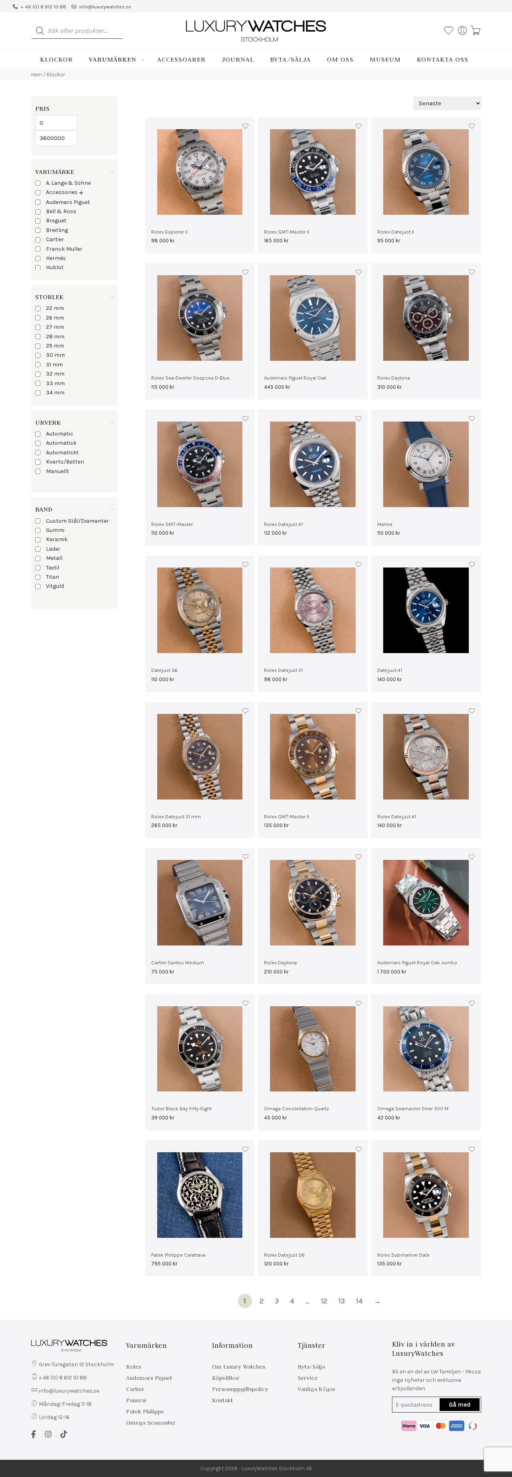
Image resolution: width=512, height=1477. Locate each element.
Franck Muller (64, 249)
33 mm (55, 383)
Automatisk (61, 443)
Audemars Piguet (68, 202)
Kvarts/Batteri (65, 461)
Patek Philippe (145, 1411)
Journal (238, 59)
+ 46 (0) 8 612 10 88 (43, 7)
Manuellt (57, 471)
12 (324, 1301)
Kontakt (222, 1400)
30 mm (55, 355)
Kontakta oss (442, 59)
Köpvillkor (226, 1377)
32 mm (55, 373)
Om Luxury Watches (238, 1366)
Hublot (55, 267)
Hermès (56, 258)
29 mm (55, 345)
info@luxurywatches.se (105, 7)
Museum (385, 59)
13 (341, 1301)
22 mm (55, 308)
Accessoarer (181, 59)
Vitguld (55, 586)
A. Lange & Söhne (68, 183)
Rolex (133, 1366)
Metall (54, 558)
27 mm (55, 327)
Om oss (340, 59)
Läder (53, 549)
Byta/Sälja (290, 59)
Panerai (136, 1400)
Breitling (57, 230)
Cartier (55, 239)
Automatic (59, 433)
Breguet (56, 220)
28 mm (55, 336)
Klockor (56, 59)
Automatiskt (62, 452)
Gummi (55, 530)
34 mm (55, 392)
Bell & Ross (61, 211)
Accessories (62, 192)
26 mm (55, 317)
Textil (52, 567)
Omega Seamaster (151, 1422)
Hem (36, 75)
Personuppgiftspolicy (240, 1389)
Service (308, 1377)
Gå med (459, 1404)
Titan (52, 577)
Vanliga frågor (317, 1389)
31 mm (54, 364)
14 (359, 1301)
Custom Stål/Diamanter (77, 521)
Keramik (57, 539)
